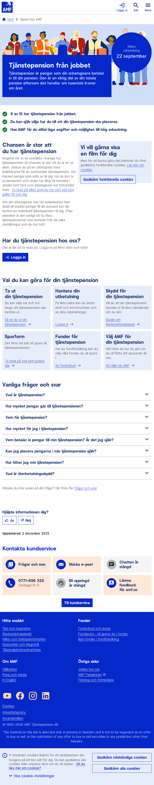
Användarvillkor (12, 718)
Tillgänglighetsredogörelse (21, 650)
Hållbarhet (9, 669)
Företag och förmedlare (96, 680)
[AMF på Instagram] (33, 696)
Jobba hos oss (89, 669)
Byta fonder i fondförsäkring (98, 639)
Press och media (14, 675)
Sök (136, 10)
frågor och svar (86, 488)
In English (9, 680)
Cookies (8, 706)
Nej (28, 520)
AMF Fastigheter (90, 675)
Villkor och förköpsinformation (24, 639)
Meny (148, 10)
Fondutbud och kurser (94, 628)
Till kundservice (77, 602)
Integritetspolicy (14, 712)
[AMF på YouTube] (7, 696)
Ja (12, 520)
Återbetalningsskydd (16, 634)
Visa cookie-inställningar (34, 776)
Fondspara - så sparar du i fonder (103, 634)
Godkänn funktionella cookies (108, 179)
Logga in (122, 10)
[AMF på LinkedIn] (46, 696)
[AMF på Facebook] (20, 696)
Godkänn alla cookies (122, 768)
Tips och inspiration (16, 628)
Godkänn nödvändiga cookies (122, 757)
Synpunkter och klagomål (20, 644)
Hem (10, 19)
